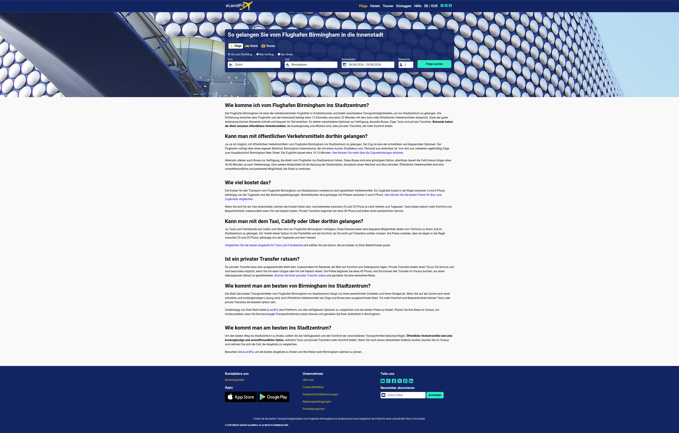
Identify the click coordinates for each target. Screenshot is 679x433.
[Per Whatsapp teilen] (388, 383)
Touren (388, 6)
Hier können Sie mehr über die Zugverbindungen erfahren (367, 152)
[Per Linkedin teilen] (411, 383)
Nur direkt (286, 54)
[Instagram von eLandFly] (447, 5)
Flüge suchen (434, 64)
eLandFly (272, 309)
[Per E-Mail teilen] (383, 383)
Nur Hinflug (266, 54)
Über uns (308, 380)
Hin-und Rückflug (241, 54)
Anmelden (435, 395)
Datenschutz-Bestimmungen (320, 394)
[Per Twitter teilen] (399, 383)
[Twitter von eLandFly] (442, 5)
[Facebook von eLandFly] (451, 5)
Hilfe (417, 6)
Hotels (375, 6)
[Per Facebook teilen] (394, 383)
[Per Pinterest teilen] (405, 383)
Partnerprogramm (314, 409)
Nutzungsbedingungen (317, 401)
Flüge (363, 6)
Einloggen (403, 6)
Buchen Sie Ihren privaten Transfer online (300, 275)
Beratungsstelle (234, 380)
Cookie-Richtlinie (313, 387)
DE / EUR (431, 6)
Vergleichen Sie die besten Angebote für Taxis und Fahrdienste (264, 245)
